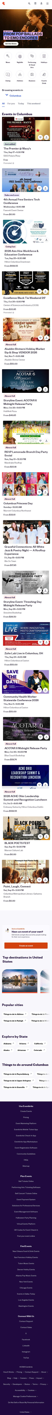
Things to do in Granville (14, 1087)
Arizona (22, 1043)
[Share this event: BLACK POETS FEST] (46, 836)
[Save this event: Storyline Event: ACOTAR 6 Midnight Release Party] (39, 389)
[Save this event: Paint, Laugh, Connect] (39, 879)
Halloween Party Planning (26, 1217)
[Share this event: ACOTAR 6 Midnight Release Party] (46, 737)
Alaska (6, 1050)
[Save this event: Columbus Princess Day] (39, 492)
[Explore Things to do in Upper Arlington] (33, 1080)
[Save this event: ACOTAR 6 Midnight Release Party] (40, 737)
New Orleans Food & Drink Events (26, 1251)
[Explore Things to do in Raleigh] (26, 1020)
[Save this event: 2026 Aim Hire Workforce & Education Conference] (40, 239)
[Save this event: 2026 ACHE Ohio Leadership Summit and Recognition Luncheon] (39, 785)
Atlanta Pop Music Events (26, 1275)
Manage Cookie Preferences (24, 1396)
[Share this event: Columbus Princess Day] (45, 492)
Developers (17, 1384)
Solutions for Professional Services (26, 1205)
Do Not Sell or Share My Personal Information (26, 1402)
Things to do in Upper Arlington (17, 1080)
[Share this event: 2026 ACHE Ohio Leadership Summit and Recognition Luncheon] (45, 785)
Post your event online (26, 1236)
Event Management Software (26, 1211)
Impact (39, 1378)
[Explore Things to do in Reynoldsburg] (31, 1073)
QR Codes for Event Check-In (26, 1230)
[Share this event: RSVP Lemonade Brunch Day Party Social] (46, 440)
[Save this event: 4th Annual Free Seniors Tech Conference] (39, 188)
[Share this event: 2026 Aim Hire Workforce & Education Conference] (46, 239)
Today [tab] (21, 103)
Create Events (26, 1111)
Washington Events (26, 1306)
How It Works (8, 1372)
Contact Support (26, 1321)
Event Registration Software (26, 1147)
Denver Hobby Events (26, 1269)
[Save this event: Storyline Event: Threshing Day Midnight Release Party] (39, 590)
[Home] (3, 3)
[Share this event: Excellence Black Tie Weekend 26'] (45, 291)
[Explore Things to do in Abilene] (26, 1013)
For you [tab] (11, 103)
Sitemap (26, 1166)
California (38, 1043)
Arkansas (22, 1050)
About (43, 1372)
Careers (23, 1378)
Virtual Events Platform (26, 1223)
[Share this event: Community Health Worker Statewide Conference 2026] (45, 690)
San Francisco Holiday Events (26, 1257)
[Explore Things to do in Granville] (27, 1087)
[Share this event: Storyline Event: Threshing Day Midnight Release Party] (45, 590)
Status (27, 1384)
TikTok (26, 1357)
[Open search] (29, 3)
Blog (9, 1378)
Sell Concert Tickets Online (26, 1193)
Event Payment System (26, 1199)
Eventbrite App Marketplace (26, 1141)
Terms (35, 1384)
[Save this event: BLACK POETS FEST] (40, 836)
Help (15, 1378)
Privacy (43, 1384)
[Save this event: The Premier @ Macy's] (40, 137)
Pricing (26, 1117)
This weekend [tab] (33, 103)
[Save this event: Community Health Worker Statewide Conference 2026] (39, 690)
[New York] (19, 991)
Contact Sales (26, 1327)
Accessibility (20, 1390)
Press (31, 1378)
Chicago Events (26, 1287)
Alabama (7, 1043)
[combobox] (25, 95)
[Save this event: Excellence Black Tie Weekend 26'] (39, 291)
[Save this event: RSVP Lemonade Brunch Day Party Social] (40, 440)
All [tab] (3, 103)
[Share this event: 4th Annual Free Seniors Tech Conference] (45, 188)
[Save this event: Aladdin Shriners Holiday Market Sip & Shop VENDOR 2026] (40, 337)
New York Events (26, 1281)
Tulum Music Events (26, 1263)
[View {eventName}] (26, 129)
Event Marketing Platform (26, 1123)
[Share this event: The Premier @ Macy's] (46, 137)
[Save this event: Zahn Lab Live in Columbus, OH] (40, 642)
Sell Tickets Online (26, 1181)
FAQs (26, 1160)
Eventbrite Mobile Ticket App (26, 1129)
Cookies (31, 1390)
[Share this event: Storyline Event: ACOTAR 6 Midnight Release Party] (45, 389)
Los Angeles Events (26, 1300)
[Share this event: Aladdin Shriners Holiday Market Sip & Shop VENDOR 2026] (46, 337)
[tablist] (21, 104)
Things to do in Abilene (13, 1014)
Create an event (26, 945)
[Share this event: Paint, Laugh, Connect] (45, 879)
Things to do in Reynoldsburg (16, 1074)
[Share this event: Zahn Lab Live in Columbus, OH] (46, 642)
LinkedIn (26, 1345)
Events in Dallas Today (26, 1293)
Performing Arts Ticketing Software (26, 1187)
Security (6, 1384)
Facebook (26, 1339)
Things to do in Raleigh (13, 1020)
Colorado (38, 1050)
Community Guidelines (26, 1153)
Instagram (26, 1351)
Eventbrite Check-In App (26, 1135)
